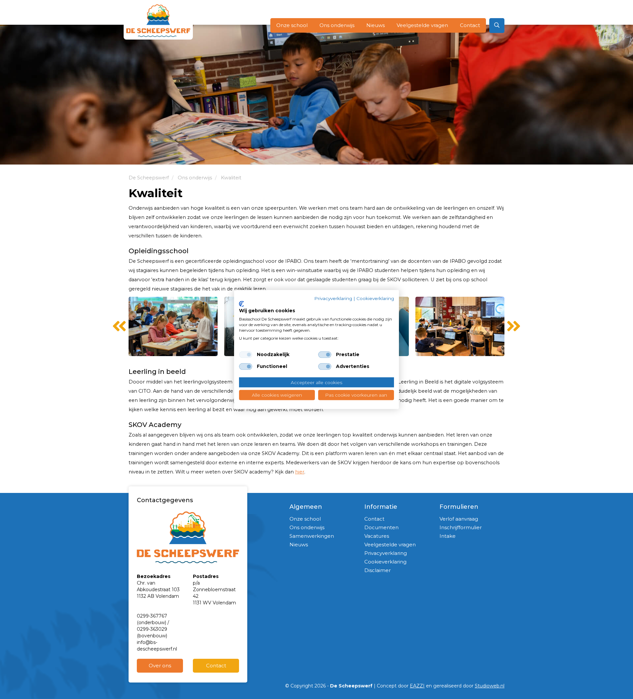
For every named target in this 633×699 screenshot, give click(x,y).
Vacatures (376, 536)
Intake (447, 536)
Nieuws (375, 25)
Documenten (381, 527)
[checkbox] (245, 354)
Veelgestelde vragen (422, 25)
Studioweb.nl (489, 686)
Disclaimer (377, 570)
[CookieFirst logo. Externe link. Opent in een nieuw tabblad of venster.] (241, 304)
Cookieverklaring (385, 562)
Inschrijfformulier (460, 527)
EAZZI (417, 686)
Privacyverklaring (385, 553)
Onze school (292, 25)
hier (299, 472)
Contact (470, 25)
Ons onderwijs (336, 25)
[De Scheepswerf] (158, 21)
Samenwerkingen (311, 536)
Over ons (160, 665)
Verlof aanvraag (458, 519)
